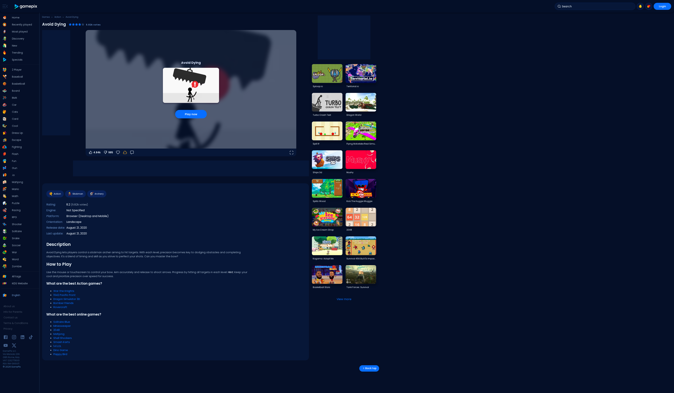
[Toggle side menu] (4, 6)
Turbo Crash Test (322, 114)
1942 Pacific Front (64, 295)
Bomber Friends (63, 303)
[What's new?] (640, 6)
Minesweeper (62, 326)
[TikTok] (31, 337)
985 (110, 152)
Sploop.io (318, 86)
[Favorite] (648, 6)
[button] (18, 17)
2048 (56, 330)
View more (344, 299)
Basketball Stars (321, 287)
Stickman (77, 193)
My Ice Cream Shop (323, 229)
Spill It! (316, 143)
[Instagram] (14, 337)
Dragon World (353, 114)
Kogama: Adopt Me (323, 258)
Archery (99, 193)
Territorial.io (352, 86)
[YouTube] (5, 346)
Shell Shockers (62, 338)
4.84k (97, 152)
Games (46, 16)
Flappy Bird (60, 354)
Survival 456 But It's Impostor (361, 258)
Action (57, 16)
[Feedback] (132, 152)
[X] (14, 346)
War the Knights (63, 291)
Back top (370, 368)
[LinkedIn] (22, 337)
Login (662, 6)
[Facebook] (5, 337)
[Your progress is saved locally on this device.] (125, 152)
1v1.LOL (57, 346)
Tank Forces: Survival (357, 287)
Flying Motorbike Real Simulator (361, 143)
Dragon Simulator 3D (66, 299)
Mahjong (58, 334)
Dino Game (60, 350)
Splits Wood (319, 201)
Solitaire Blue (61, 322)
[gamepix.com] (26, 6)
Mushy (349, 172)
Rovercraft (60, 307)
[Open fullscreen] (291, 152)
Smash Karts (61, 342)
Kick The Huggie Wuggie (359, 201)
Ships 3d (317, 172)
